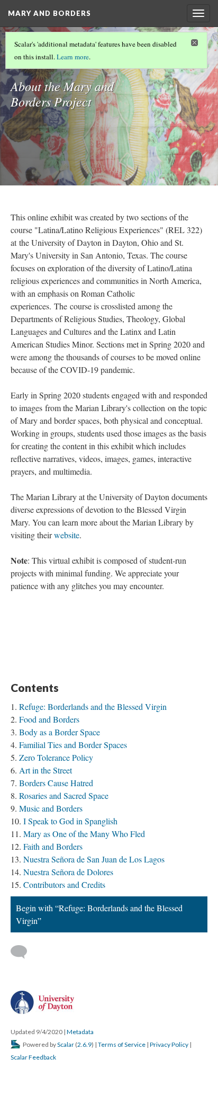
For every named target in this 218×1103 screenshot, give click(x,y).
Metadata (80, 1032)
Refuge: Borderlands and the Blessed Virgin (93, 706)
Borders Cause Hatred (56, 782)
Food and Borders (49, 719)
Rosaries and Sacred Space (63, 795)
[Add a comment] (24, 952)
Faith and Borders (53, 846)
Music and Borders (51, 808)
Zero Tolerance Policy (56, 757)
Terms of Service (122, 1044)
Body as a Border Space (59, 731)
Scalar (65, 1044)
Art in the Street (45, 770)
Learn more (73, 56)
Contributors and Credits (64, 884)
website (66, 534)
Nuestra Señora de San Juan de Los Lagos (94, 859)
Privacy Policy (169, 1044)
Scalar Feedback (33, 1057)
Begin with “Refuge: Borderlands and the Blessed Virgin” (99, 914)
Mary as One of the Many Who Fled (84, 833)
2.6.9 (84, 1044)
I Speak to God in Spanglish (70, 820)
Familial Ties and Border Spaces (73, 744)
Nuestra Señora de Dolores (68, 871)
